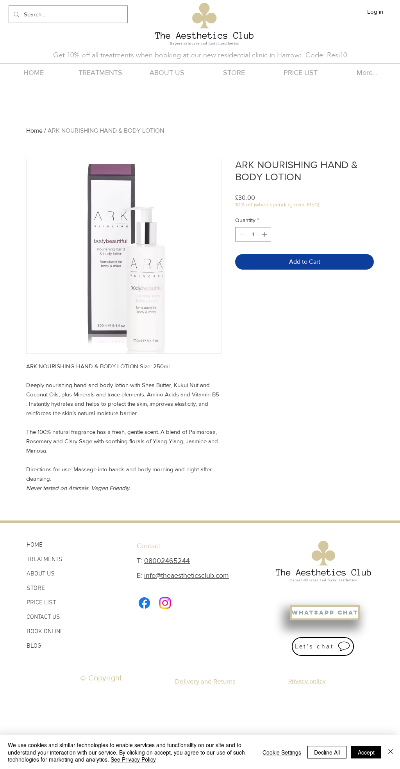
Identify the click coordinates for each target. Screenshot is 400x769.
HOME (35, 545)
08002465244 (167, 561)
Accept (366, 752)
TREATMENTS (44, 559)
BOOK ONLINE (45, 632)
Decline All (327, 752)
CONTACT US (43, 617)
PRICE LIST (41, 603)
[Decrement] (241, 234)
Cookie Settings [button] (281, 752)
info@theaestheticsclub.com (186, 575)
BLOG (34, 646)
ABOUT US (41, 574)
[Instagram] (165, 603)
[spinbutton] (253, 234)
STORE (36, 588)
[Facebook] (144, 603)
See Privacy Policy (133, 759)
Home (34, 130)
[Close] (390, 752)
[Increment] (265, 234)
